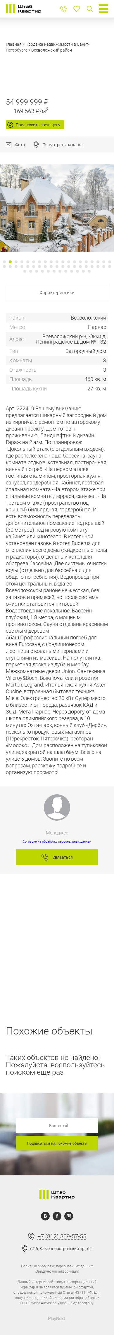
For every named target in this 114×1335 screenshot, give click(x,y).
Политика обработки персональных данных (57, 1266)
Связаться (62, 857)
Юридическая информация (57, 1271)
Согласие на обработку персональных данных (57, 841)
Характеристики (57, 293)
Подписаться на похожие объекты (57, 1143)
